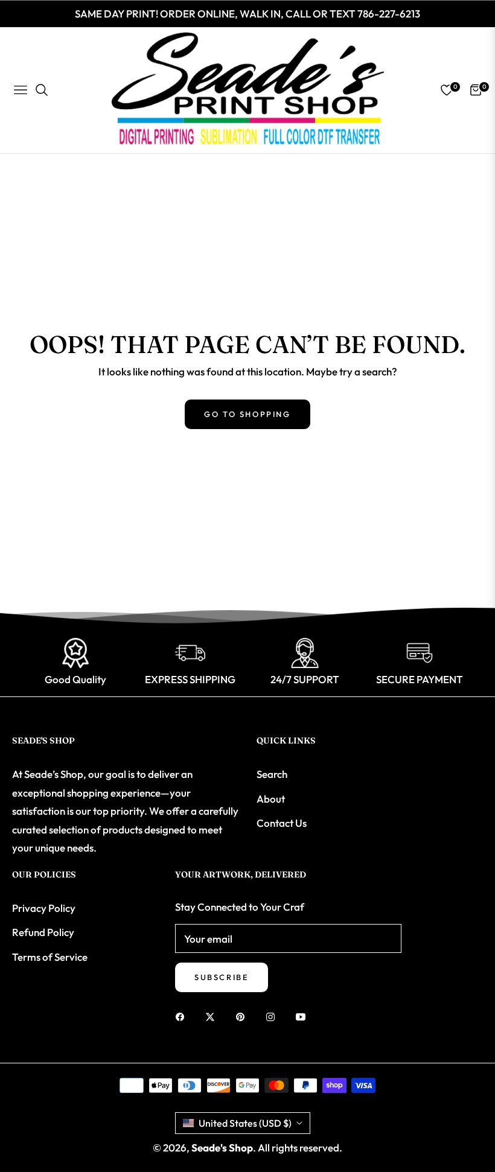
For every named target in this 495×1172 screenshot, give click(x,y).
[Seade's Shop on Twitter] (213, 1016)
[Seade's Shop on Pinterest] (243, 1016)
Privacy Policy (43, 908)
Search (272, 774)
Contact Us (282, 823)
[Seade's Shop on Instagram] (273, 1016)
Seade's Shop (222, 1147)
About (271, 798)
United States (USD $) (245, 1123)
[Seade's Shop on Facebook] (183, 1016)
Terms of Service (50, 957)
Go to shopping (247, 414)
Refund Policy (43, 932)
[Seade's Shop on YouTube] (303, 1016)
